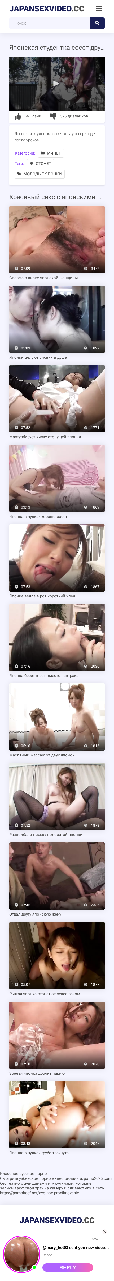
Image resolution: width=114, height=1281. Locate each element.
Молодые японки (42, 174)
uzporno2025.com (96, 1178)
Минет (53, 153)
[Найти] (97, 23)
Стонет (43, 163)
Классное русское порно (23, 1173)
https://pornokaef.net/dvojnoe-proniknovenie (39, 1193)
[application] (57, 84)
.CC (46, 8)
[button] (57, 83)
